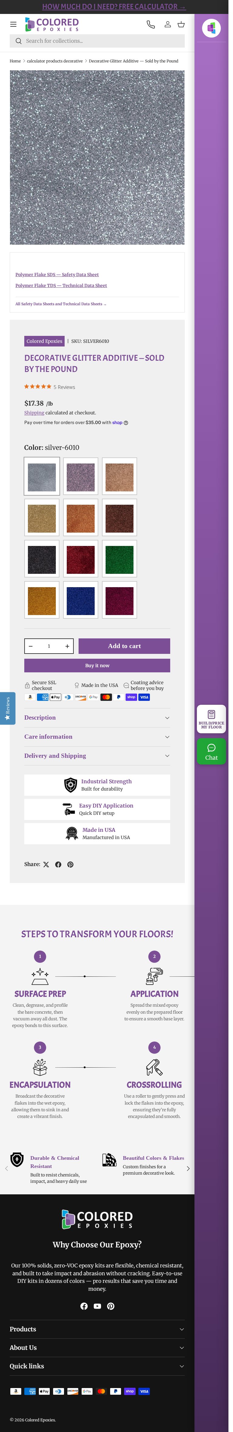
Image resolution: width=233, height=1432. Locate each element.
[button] (181, 24)
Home (15, 61)
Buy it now (97, 665)
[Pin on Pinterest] (70, 864)
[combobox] (97, 41)
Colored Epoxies (44, 341)
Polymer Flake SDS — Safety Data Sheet (57, 274)
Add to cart (124, 646)
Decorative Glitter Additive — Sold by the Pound (133, 61)
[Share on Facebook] (58, 864)
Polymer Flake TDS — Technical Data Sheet (61, 285)
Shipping (34, 413)
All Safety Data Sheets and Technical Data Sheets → (61, 304)
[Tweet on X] (46, 864)
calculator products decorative (55, 61)
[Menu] (13, 24)
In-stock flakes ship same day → (114, 7)
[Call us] (150, 24)
